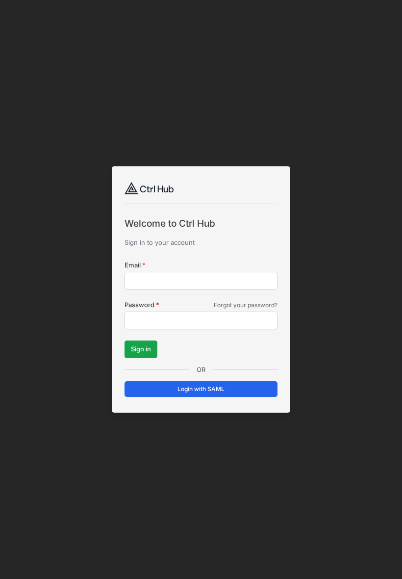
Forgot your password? (245, 305)
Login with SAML (201, 389)
